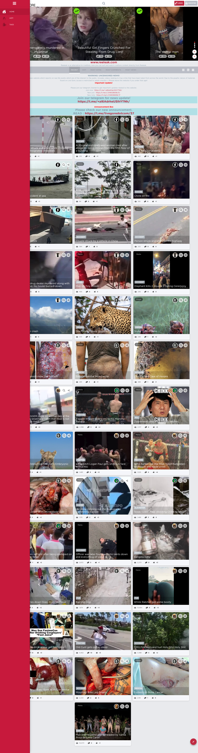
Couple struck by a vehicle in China (97, 241)
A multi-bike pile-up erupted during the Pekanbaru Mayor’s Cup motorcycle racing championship (101, 193)
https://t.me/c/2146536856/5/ (108, 93)
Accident (81, 186)
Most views (130, 70)
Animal (80, 282)
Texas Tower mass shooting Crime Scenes (159, 512)
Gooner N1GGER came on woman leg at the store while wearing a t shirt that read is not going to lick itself (43, 419)
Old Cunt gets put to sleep (91, 647)
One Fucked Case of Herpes (151, 376)
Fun (78, 598)
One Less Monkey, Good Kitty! (94, 331)
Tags (11, 24)
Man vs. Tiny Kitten (87, 286)
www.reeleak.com (104, 62)
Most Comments (113, 70)
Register (192, 3)
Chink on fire (142, 196)
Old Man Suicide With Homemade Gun (41, 512)
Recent (74, 70)
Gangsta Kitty (142, 557)
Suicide (138, 192)
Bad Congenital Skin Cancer (92, 376)
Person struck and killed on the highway (158, 241)
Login (180, 3)
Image (80, 299)
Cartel (80, 731)
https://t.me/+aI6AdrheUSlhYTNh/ (108, 90)
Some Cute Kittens (145, 331)
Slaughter (140, 508)
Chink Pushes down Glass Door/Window (42, 602)
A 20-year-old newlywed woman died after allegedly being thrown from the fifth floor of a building (103, 148)
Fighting (81, 415)
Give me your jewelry (147, 151)
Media (80, 119)
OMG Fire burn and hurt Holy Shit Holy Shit (160, 647)
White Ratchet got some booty (152, 602)
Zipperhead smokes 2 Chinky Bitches (156, 421)
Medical (80, 372)
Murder (80, 141)
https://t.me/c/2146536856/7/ (108, 95)
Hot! (11, 18)
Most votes (96, 70)
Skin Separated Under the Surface (37, 376)
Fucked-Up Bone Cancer (148, 692)
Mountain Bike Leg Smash (91, 692)
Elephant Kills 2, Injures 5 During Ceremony (160, 286)
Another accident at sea (31, 196)
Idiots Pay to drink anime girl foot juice (41, 647)
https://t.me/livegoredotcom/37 (109, 113)
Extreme (139, 147)
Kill (137, 417)
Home (11, 12)
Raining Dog (83, 602)
